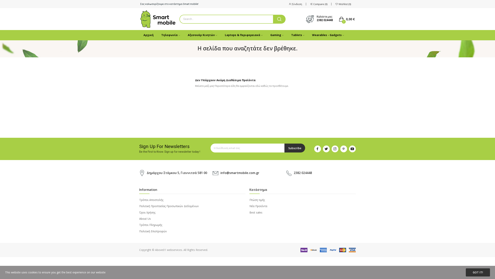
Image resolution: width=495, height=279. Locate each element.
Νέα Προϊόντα (258, 206)
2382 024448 (325, 20)
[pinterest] (343, 149)
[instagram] (335, 149)
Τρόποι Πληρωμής (150, 225)
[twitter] (326, 149)
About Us (145, 218)
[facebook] (317, 149)
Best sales (255, 212)
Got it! (478, 272)
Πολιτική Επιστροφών (153, 231)
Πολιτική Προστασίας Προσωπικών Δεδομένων (169, 206)
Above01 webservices (168, 250)
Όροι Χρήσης (147, 212)
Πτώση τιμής (257, 200)
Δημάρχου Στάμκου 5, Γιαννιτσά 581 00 (177, 173)
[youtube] (352, 149)
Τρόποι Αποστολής (151, 200)
